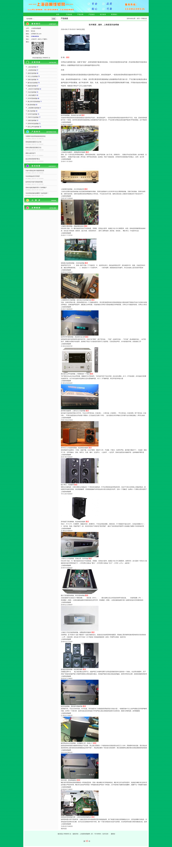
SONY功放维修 (32, 114)
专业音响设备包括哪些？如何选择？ (37, 193)
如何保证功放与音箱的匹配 (34, 182)
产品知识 (92, 14)
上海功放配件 (32, 95)
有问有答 (103, 14)
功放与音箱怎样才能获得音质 (35, 170)
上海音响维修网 (66, 122)
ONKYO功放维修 (33, 117)
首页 (57, 14)
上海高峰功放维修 (33, 108)
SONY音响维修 (32, 98)
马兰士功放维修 (33, 76)
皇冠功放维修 (32, 73)
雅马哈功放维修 (33, 83)
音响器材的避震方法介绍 (33, 142)
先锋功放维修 (32, 120)
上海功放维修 (32, 67)
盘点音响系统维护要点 (33, 159)
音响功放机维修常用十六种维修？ (36, 187)
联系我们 (114, 14)
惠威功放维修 (32, 86)
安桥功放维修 (32, 79)
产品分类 (80, 14)
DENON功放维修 (33, 124)
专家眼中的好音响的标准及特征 (36, 136)
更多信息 (64, 828)
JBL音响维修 (31, 105)
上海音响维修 (32, 70)
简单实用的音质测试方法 (33, 147)
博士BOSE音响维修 (34, 101)
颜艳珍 (113, 834)
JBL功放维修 (31, 111)
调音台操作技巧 (31, 153)
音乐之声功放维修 (33, 127)
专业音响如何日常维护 (33, 176)
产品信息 (69, 14)
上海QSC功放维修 (33, 89)
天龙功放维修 (32, 92)
